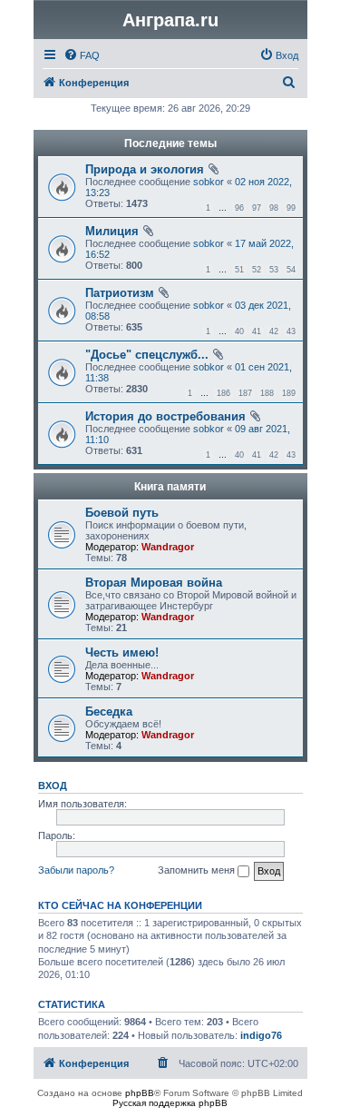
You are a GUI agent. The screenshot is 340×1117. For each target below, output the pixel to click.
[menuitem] (81, 55)
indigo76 (261, 1035)
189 (289, 393)
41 (256, 331)
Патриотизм (119, 293)
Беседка (108, 711)
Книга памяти (170, 486)
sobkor (208, 181)
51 (239, 269)
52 (256, 269)
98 (273, 208)
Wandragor (167, 546)
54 (291, 269)
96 (239, 208)
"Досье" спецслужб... (147, 354)
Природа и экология (144, 169)
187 (245, 393)
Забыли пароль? (76, 870)
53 (273, 269)
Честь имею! (122, 652)
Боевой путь (122, 512)
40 (239, 331)
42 (273, 331)
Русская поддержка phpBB (170, 1103)
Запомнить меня (198, 870)
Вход (52, 785)
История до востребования (165, 416)
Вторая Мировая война (153, 582)
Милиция (112, 231)
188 (267, 393)
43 (291, 331)
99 (291, 208)
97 (256, 208)
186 (223, 393)
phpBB (139, 1093)
